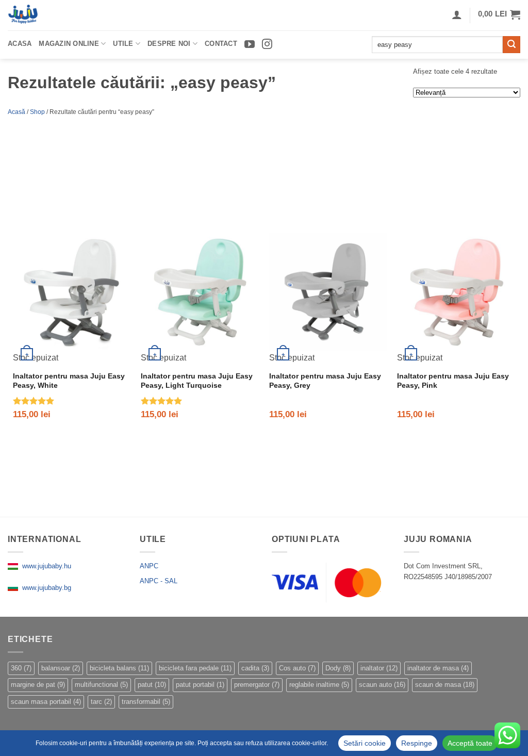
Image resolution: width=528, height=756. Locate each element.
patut (152, 684)
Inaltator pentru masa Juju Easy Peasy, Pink (453, 381)
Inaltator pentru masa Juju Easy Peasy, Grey (325, 381)
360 (21, 668)
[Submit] (511, 45)
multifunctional (101, 684)
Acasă (16, 112)
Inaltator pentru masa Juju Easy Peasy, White (69, 381)
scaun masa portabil (46, 701)
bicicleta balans (119, 668)
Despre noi (169, 43)
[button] (499, 14)
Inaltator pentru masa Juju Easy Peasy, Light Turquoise (197, 381)
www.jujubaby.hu (44, 566)
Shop (37, 112)
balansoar (60, 668)
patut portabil (200, 684)
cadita (255, 668)
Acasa (19, 43)
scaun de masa (444, 684)
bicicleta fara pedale (195, 668)
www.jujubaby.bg (44, 587)
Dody (338, 668)
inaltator (379, 668)
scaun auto (382, 684)
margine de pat (38, 684)
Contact (221, 43)
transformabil (146, 701)
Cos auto (297, 668)
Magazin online (69, 43)
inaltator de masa (438, 668)
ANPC (149, 566)
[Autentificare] (457, 14)
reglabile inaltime (319, 684)
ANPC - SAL (158, 581)
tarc (101, 701)
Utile (123, 43)
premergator (256, 684)
